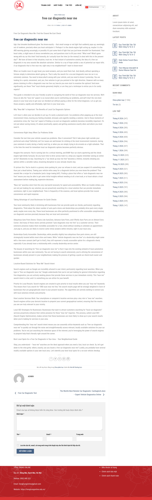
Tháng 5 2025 (118, 187)
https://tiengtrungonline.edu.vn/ (33, 489)
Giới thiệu (58, 5)
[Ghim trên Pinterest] (64, 359)
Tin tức (68, 5)
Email (48, 434)
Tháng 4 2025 (118, 192)
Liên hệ (78, 5)
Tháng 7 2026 (118, 123)
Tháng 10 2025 (118, 164)
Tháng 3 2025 (118, 196)
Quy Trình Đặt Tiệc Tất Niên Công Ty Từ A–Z (127, 46)
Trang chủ (46, 5)
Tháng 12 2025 (118, 155)
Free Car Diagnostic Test (27, 393)
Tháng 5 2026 (118, 132)
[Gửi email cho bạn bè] (60, 359)
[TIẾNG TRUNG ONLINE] (25, 5)
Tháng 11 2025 (118, 160)
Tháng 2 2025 (118, 201)
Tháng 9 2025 (118, 169)
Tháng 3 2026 (118, 141)
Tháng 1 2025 (118, 205)
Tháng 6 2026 (118, 127)
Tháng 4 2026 (118, 137)
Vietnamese (93, 7)
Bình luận (20, 414)
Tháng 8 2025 (118, 173)
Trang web (79, 434)
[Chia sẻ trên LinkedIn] (68, 359)
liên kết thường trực (76, 367)
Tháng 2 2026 (118, 146)
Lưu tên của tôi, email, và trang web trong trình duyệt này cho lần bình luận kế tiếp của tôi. (50, 445)
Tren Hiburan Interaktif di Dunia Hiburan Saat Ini (128, 69)
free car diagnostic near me (31, 39)
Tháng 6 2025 (118, 182)
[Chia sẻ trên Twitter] (55, 359)
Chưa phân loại (59, 15)
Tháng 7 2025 (118, 178)
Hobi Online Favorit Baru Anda (128, 61)
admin (69, 25)
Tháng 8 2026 (118, 118)
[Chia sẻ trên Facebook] (51, 359)
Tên (18, 434)
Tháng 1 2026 (118, 150)
